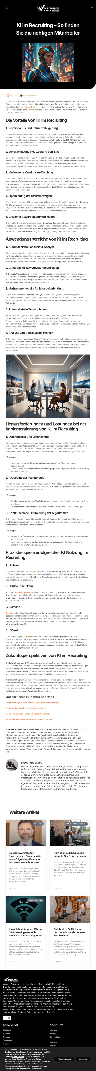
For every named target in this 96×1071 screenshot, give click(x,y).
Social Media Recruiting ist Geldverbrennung (26, 708)
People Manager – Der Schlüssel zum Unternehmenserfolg (32, 702)
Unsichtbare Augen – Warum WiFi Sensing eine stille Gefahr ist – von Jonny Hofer (25, 932)
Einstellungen (18, 1057)
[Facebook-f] (5, 1018)
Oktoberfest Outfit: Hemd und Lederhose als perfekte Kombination (69, 932)
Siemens (9, 613)
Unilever (33, 571)
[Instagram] (9, 1018)
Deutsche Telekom (22, 592)
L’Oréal (27, 636)
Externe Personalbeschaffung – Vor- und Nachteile (29, 719)
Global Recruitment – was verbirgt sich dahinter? (28, 714)
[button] (7, 8)
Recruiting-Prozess (29, 107)
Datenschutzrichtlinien (14, 1066)
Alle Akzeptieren (64, 1059)
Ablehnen (83, 1059)
